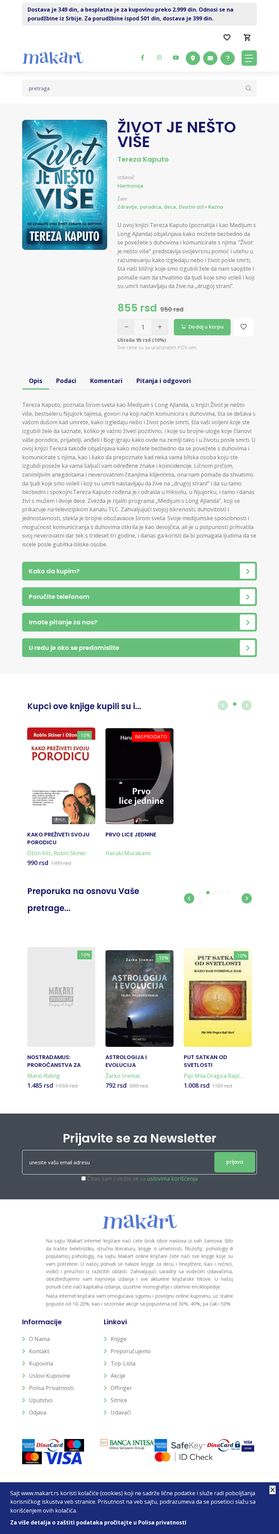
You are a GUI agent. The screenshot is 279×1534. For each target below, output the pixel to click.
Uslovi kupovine (49, 1375)
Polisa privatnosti (51, 1388)
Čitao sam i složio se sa (142, 1178)
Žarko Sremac (123, 1076)
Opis (35, 381)
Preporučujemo (131, 1351)
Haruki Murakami (127, 853)
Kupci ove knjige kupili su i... (84, 706)
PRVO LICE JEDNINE (130, 834)
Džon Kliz (39, 853)
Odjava (37, 1412)
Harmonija (130, 185)
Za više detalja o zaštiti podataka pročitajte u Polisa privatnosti (98, 1522)
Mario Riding (43, 1076)
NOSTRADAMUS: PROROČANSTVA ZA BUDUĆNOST (54, 1061)
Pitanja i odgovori (163, 381)
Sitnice (119, 1400)
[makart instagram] (159, 57)
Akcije (118, 1375)
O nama (39, 1339)
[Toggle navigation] (249, 58)
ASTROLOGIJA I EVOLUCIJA (126, 1061)
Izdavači (121, 1412)
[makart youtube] (176, 57)
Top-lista (123, 1363)
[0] (247, 37)
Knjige (119, 1339)
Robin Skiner (70, 853)
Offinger (121, 1388)
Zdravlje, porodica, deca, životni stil (160, 207)
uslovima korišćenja (172, 1178)
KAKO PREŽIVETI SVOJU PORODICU (58, 838)
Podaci (66, 381)
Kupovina (41, 1363)
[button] (189, 898)
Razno (215, 207)
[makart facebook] (142, 57)
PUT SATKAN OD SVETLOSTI (205, 1061)
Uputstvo (41, 1400)
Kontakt (39, 1351)
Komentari (106, 381)
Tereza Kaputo (143, 159)
